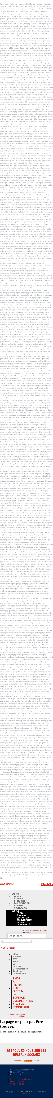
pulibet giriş (18, 136)
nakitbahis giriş (47, 97)
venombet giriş (27, 356)
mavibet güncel (23, 280)
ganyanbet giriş (24, 58)
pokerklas (27, 400)
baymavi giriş (36, 840)
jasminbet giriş (13, 559)
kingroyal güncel (28, 55)
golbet (32, 630)
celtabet (33, 143)
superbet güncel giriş (19, 408)
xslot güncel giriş (18, 288)
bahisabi (11, 97)
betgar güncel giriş (31, 121)
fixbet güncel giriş (34, 82)
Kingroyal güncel (47, 770)
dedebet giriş (25, 183)
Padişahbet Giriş (23, 212)
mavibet (2, 75)
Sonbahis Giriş (41, 437)
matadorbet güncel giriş (41, 388)
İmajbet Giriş (40, 508)
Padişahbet (18, 544)
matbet (41, 19)
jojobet (50, 138)
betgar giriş (35, 425)
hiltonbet (15, 449)
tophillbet (29, 195)
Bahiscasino (23, 459)
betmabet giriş (33, 80)
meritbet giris (33, 21)
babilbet (31, 114)
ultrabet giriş (20, 9)
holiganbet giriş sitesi (6, 373)
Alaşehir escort (19, 796)
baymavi (20, 322)
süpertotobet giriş (24, 268)
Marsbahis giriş (42, 554)
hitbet (34, 434)
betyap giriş (12, 525)
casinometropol (46, 151)
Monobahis (10, 527)
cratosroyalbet (12, 163)
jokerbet (12, 217)
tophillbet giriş (36, 33)
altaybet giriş (30, 275)
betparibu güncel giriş (44, 53)
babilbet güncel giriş (6, 24)
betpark (38, 141)
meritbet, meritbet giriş (45, 787)
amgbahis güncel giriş (17, 43)
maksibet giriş (4, 298)
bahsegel (11, 183)
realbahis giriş (32, 77)
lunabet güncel (31, 251)
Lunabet (37, 332)
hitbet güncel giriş (5, 403)
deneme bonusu (5, 55)
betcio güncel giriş (24, 24)
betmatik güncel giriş (39, 173)
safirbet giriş (44, 647)
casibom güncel (4, 197)
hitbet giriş (22, 11)
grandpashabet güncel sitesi (8, 840)
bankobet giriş (23, 833)
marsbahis (47, 4)
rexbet (45, 241)
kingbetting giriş (32, 718)
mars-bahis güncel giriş (25, 647)
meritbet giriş (38, 14)
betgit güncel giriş (17, 290)
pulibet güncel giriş (44, 302)
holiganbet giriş (12, 63)
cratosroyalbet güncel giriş (8, 195)
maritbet (2, 510)
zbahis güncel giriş (25, 19)
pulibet (40, 241)
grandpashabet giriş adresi (12, 378)
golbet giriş (32, 6)
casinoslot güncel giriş (7, 124)
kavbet (13, 129)
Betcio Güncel (7, 126)
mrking (48, 72)
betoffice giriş (36, 385)
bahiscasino (42, 510)
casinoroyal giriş (30, 180)
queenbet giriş (45, 823)
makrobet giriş (41, 90)
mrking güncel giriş (24, 72)
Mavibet (14, 185)
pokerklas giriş (47, 305)
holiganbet (40, 4)
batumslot (35, 50)
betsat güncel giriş (34, 209)
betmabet (48, 745)
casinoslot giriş (24, 202)
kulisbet (27, 219)
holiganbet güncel (9, 175)
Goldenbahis (44, 87)
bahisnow (23, 241)
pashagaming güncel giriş (32, 691)
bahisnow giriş (45, 104)
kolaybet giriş (22, 185)
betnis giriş (16, 498)
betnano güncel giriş (44, 540)
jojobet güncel (40, 630)
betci (21, 669)
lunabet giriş (20, 16)
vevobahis (25, 141)
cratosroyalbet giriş (26, 46)
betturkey (3, 153)
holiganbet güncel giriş (39, 129)
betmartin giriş (12, 322)
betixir (14, 65)
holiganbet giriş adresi (45, 461)
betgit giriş (34, 310)
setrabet (6, 16)
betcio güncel (8, 288)
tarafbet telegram (35, 503)
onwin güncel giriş (28, 28)
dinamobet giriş (15, 293)
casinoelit (29, 520)
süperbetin (38, 288)
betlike (19, 307)
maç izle (32, 141)
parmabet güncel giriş (6, 334)
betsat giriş (44, 11)
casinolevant (3, 234)
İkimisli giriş (30, 657)
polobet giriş (37, 728)
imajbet (41, 92)
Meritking (47, 217)
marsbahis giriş (38, 9)
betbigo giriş (18, 667)
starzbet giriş (23, 285)
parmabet (21, 263)
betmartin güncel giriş (12, 121)
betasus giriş (43, 425)
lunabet (15, 104)
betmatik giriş (49, 99)
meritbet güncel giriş (7, 581)
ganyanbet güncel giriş (44, 699)
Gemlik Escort (32, 723)
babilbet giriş (35, 104)
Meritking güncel (5, 65)
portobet (23, 197)
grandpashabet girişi (40, 227)
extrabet (9, 505)
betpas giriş (15, 241)
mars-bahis (3, 843)
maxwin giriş (49, 383)
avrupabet (44, 197)
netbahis (11, 417)
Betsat (30, 163)
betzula (39, 6)
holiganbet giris (28, 667)
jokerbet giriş (48, 158)
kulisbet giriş (41, 156)
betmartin (48, 280)
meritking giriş (26, 129)
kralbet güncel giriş (20, 124)
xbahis (50, 117)
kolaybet (2, 14)
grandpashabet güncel (30, 371)
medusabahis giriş (45, 329)
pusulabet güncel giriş (30, 92)
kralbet (7, 4)
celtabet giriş (37, 68)
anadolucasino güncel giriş (28, 351)
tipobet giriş (12, 422)
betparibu (32, 488)
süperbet (15, 58)
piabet (2, 46)
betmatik (44, 107)
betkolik (18, 129)
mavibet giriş (4, 219)
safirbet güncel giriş (29, 515)
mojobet (48, 566)
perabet (19, 65)
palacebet (3, 527)
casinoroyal (20, 349)
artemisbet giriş (33, 126)
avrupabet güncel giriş (20, 209)
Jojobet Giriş (45, 706)
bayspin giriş (4, 679)
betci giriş (20, 337)
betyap (18, 82)
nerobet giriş (45, 58)
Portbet (50, 241)
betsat (5, 31)
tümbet (32, 694)
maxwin (46, 134)
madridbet (20, 388)
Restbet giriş (12, 677)
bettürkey (8, 493)
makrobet (29, 315)
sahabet (7, 46)
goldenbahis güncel (35, 474)
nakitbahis (15, 19)
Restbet (25, 21)
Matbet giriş (29, 16)
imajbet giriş (13, 60)
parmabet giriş (38, 85)
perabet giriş (32, 253)
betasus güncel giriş (47, 207)
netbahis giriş (19, 207)
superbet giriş (4, 425)
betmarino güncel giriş (34, 107)
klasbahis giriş (26, 246)
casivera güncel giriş (45, 373)
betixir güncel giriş (21, 762)
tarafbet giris (4, 119)
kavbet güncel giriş (14, 234)
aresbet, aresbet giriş (47, 564)
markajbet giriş (41, 403)
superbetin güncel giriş (46, 146)
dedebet (12, 70)
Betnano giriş (24, 48)
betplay (20, 112)
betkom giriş (37, 185)
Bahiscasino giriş (19, 376)
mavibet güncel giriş (36, 804)
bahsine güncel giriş (35, 422)
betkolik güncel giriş (6, 376)
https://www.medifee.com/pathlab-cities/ (21, 231)
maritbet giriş (19, 302)
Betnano (19, 422)
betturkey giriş (31, 90)
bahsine (49, 80)
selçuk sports (8, 58)
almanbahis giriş (48, 598)
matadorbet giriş (17, 75)
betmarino (45, 33)
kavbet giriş (43, 94)
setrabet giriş (8, 26)
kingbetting (3, 677)
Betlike (45, 613)
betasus (45, 60)
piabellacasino (41, 794)
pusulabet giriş (27, 36)
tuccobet (49, 801)
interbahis (37, 207)
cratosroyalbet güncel (10, 146)
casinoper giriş (17, 342)
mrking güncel (46, 549)
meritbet (24, 77)
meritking (29, 11)
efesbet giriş (27, 53)
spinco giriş (7, 241)
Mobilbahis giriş (39, 295)
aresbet (14, 275)
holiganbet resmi (21, 256)
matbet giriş (10, 14)
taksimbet (36, 11)
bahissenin (48, 789)
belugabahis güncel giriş (12, 478)
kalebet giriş (9, 249)
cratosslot (3, 271)
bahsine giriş (28, 119)
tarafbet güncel (43, 126)
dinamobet (21, 219)
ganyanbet (3, 200)
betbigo (32, 725)
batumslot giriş (19, 97)
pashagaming (38, 136)
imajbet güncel (37, 63)
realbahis (8, 117)
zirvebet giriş (29, 87)
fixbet (1, 4)
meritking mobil (43, 650)
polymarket (40, 596)
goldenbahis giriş (30, 4)
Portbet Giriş (30, 814)
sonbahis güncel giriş (12, 799)
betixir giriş (8, 689)
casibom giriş (23, 6)
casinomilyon (15, 390)
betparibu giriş (21, 415)
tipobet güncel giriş (39, 161)
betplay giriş (30, 278)
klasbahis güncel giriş (6, 41)
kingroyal (27, 266)
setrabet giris (36, 151)
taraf (32, 183)
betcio (42, 36)
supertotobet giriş (5, 156)
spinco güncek (26, 319)
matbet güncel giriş (14, 31)
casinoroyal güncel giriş (41, 454)
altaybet (11, 222)
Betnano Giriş (11, 662)
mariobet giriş (22, 63)
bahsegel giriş (13, 278)
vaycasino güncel (22, 156)
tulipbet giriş (20, 99)
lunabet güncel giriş (21, 102)
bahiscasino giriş (35, 823)
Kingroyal (41, 266)
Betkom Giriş (36, 319)
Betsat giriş (31, 312)
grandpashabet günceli (12, 831)
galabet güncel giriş (6, 104)
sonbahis (24, 471)
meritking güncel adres (15, 109)
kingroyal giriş (25, 31)
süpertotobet (32, 156)
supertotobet (17, 28)
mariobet (20, 146)
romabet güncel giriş (7, 244)
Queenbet (13, 16)
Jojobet (2, 283)
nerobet (38, 26)
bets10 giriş (18, 36)
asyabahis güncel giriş (37, 72)
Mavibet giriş (42, 603)
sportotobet (18, 222)
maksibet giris (47, 271)
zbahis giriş (7, 114)
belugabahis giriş (43, 390)
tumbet (33, 271)
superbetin (15, 464)
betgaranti (3, 77)
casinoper (48, 180)
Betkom (47, 43)
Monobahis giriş (33, 784)
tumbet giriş (12, 618)
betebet (44, 178)
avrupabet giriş (27, 65)
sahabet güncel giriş (41, 114)
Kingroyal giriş (12, 356)
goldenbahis (3, 131)
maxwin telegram (5, 185)
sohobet (8, 75)
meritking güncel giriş (31, 146)
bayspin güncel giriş (40, 364)
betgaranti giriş (13, 6)
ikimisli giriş (48, 9)
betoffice (33, 266)
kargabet (22, 569)
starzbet (14, 53)
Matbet (27, 117)
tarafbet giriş (4, 6)
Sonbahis (47, 530)
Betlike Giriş (21, 547)
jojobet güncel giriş (6, 251)
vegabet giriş (39, 730)
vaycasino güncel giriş (14, 77)
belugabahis (7, 261)
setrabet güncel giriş (26, 317)
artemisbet (3, 263)
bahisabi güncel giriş (45, 718)
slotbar (33, 26)
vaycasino (7, 9)
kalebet (11, 48)
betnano (37, 28)
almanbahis (28, 239)
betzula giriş (27, 38)
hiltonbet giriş (23, 593)
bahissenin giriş (35, 58)
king (44, 14)
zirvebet (34, 31)
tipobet (9, 19)
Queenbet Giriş (27, 136)
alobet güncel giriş (14, 170)
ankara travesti (12, 603)
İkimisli (17, 527)
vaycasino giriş (17, 38)
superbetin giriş (10, 82)
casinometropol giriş (43, 283)
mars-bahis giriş (36, 117)
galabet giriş (37, 178)
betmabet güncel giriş (35, 833)
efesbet (13, 9)
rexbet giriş (10, 302)
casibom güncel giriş (39, 65)
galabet (20, 60)
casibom (9, 28)
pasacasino (44, 366)
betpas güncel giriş (39, 525)
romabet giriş (5, 11)
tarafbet (16, 48)
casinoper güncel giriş (18, 148)
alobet (25, 60)
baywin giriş (18, 178)
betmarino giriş (18, 92)
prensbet (7, 168)
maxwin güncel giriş (42, 427)
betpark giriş (4, 90)
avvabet (32, 376)
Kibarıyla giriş (18, 510)
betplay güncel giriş (22, 175)
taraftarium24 (12, 72)
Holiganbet (40, 745)
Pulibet (2, 121)
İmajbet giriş (47, 63)
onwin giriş (7, 94)
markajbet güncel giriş (39, 344)
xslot (2, 117)
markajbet (26, 26)
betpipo (27, 217)
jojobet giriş (13, 4)
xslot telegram (37, 222)
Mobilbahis (3, 591)
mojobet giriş (24, 831)
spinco (50, 119)
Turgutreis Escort (5, 442)
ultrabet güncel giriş (46, 46)
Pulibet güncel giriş (28, 696)
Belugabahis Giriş (39, 327)
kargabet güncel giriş (31, 373)
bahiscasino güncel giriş (7, 779)
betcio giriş (20, 117)
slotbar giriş (45, 581)
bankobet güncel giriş (18, 327)
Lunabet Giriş (36, 346)
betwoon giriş (13, 339)
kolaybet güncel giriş (15, 138)
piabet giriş (16, 200)
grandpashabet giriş (44, 102)
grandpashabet (33, 102)
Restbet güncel (23, 823)
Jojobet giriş (38, 231)
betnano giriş (22, 354)
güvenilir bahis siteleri (32, 757)
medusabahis (4, 60)
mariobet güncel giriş (43, 41)
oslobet (22, 214)
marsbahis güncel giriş (7, 305)
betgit (46, 143)
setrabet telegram (14, 131)
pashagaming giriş (5, 275)
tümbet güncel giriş (10, 151)
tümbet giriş (39, 158)
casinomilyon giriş (14, 706)
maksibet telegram (47, 562)
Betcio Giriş (47, 183)
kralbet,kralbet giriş (10, 337)
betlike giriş (46, 527)
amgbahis (12, 681)
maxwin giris (30, 359)
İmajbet (39, 285)
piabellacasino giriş (6, 38)
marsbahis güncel (44, 38)
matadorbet (14, 134)
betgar (20, 356)
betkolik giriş (39, 183)
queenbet (22, 765)
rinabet (47, 322)
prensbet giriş (43, 579)
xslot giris (12, 329)
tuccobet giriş (47, 231)
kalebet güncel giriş (15, 743)
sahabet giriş (33, 361)
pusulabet (20, 80)
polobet (8, 566)
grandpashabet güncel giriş (22, 249)
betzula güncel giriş (6, 214)
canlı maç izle (5, 395)
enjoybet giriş (41, 234)
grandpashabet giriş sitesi (16, 704)
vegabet (41, 796)
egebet (51, 87)
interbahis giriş (4, 620)
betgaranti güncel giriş (6, 540)
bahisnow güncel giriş (28, 466)
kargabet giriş (42, 119)
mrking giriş (45, 26)
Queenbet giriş (8, 192)
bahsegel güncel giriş (35, 598)
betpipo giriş (21, 591)
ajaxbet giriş (40, 312)
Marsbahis (33, 293)
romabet (21, 4)
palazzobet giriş (19, 373)
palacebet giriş (5, 204)
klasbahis (46, 77)
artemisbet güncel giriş (29, 405)
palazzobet (26, 677)
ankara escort (46, 439)
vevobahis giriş (24, 368)
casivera (14, 537)
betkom (50, 114)
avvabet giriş (4, 141)
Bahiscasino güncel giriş (24, 809)
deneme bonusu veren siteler (32, 109)
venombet (4, 209)
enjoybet (45, 222)
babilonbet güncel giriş (33, 799)
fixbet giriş (35, 94)
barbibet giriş (4, 611)
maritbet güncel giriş (44, 672)
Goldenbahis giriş (42, 662)
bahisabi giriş (21, 195)
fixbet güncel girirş (30, 745)
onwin (20, 21)
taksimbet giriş (31, 324)
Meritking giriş (33, 329)
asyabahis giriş (40, 359)
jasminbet (44, 268)
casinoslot (24, 674)
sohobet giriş (38, 520)
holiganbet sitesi (23, 114)
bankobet (11, 119)
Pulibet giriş (45, 762)
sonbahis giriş (40, 190)
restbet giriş (29, 9)
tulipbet (49, 430)
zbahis (2, 168)
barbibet (23, 170)
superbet (22, 364)
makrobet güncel (47, 523)
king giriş (3, 481)
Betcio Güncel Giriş (17, 68)
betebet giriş (21, 454)
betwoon (14, 403)
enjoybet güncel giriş (19, 251)
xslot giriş (7, 349)
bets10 (25, 253)
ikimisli (21, 180)
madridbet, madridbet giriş (8, 80)
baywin (38, 412)
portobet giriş (12, 21)
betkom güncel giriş (6, 319)
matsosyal (47, 432)
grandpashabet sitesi (43, 806)
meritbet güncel (27, 138)
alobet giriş (4, 48)
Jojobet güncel (28, 770)
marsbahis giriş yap (43, 442)
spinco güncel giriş (27, 70)
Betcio (16, 41)
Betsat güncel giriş (43, 31)
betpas (36, 43)
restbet (15, 24)
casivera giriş (35, 625)
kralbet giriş (18, 14)
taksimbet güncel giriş (25, 258)
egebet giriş (4, 601)
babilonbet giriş (39, 569)
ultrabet (39, 60)
